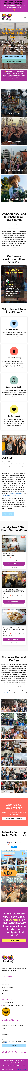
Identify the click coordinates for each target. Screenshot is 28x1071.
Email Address (5, 1030)
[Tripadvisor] (21, 1048)
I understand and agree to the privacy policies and (14, 1038)
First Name (4, 1025)
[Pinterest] (15, 1048)
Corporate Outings (7, 984)
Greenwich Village (16, 490)
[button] (25, 17)
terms (5, 1039)
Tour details (14, 563)
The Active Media (20, 1066)
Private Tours (5, 980)
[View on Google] (7, 280)
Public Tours (5, 977)
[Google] (6, 1048)
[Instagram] (9, 1048)
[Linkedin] (12, 1048)
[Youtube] (24, 1048)
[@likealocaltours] (8, 839)
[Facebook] (3, 1048)
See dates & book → (14, 560)
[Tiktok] (18, 1048)
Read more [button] (9, 291)
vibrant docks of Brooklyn (9, 492)
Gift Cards (5, 987)
